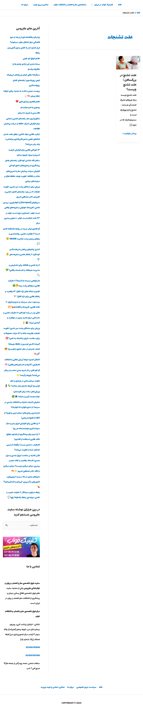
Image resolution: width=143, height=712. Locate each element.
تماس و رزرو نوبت (40, 5)
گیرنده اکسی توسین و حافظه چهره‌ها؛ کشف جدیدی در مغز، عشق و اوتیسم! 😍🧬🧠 (22, 349)
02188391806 (33, 647)
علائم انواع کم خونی (31, 59)
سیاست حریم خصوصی (86, 687)
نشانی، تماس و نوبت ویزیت (53, 687)
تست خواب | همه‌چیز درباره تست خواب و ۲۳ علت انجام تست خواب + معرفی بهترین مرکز (22, 218)
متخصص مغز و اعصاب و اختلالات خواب (69, 5)
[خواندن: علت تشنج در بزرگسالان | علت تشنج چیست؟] (128, 62)
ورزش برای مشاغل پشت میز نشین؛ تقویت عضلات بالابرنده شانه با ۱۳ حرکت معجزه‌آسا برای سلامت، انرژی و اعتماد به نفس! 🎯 (21, 333)
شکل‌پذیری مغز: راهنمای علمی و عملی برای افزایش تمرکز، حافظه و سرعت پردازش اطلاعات (22, 124)
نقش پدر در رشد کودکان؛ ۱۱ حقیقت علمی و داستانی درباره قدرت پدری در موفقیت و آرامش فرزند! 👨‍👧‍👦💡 (21, 318)
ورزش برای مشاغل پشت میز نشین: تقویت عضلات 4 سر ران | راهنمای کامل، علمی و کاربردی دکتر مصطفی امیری (21, 192)
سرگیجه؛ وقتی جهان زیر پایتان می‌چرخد (23, 75)
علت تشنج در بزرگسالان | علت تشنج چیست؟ (128, 82)
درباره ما (24, 5)
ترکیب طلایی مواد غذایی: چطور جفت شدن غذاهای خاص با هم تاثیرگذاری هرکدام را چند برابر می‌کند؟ (21, 139)
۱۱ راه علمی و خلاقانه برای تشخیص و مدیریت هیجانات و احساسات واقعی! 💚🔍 (22, 270)
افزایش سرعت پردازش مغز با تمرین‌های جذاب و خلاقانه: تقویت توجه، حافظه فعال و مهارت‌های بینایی (22, 176)
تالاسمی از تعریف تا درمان (29, 113)
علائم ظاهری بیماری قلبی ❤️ (28, 102)
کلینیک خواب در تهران (103, 5)
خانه (120, 5)
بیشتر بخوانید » (129, 133)
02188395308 (33, 656)
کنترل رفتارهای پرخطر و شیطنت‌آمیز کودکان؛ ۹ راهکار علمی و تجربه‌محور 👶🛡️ (23, 255)
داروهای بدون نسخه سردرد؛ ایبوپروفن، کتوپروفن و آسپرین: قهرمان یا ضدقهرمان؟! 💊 (21, 482)
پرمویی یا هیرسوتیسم (30, 107)
